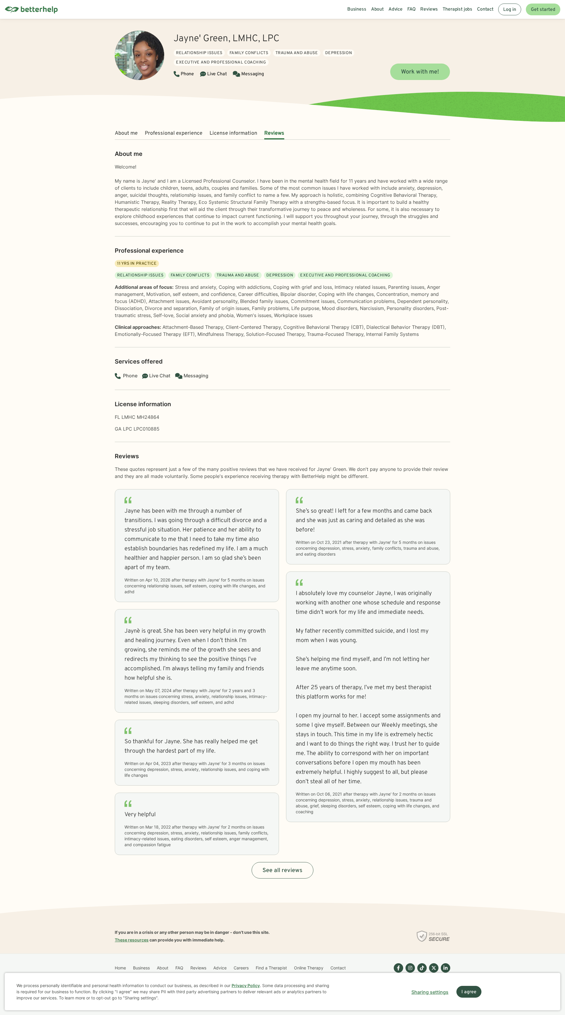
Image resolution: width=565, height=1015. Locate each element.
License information (233, 133)
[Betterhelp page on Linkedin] (444, 972)
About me (126, 133)
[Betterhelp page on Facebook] (397, 972)
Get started (543, 10)
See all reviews (282, 870)
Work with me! (420, 72)
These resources (132, 939)
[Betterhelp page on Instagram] (409, 972)
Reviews (274, 133)
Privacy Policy (246, 985)
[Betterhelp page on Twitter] (432, 972)
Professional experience (173, 133)
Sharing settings (429, 992)
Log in (509, 10)
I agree (468, 992)
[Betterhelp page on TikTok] (421, 972)
